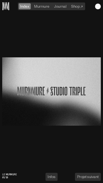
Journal (60, 6)
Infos (51, 176)
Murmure (41, 6)
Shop (75, 6)
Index (24, 6)
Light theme (98, 6)
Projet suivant (88, 176)
